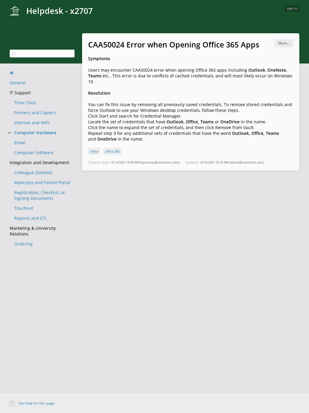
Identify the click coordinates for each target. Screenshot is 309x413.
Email (19, 142)
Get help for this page (36, 403)
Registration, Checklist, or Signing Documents (39, 195)
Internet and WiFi (31, 122)
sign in (292, 8)
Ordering (23, 244)
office (94, 151)
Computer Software (33, 152)
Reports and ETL (30, 218)
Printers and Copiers (35, 112)
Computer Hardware (35, 132)
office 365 (112, 151)
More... (284, 43)
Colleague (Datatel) (33, 172)
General (18, 83)
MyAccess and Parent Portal (42, 182)
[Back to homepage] (12, 73)
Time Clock (25, 103)
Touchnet (23, 208)
